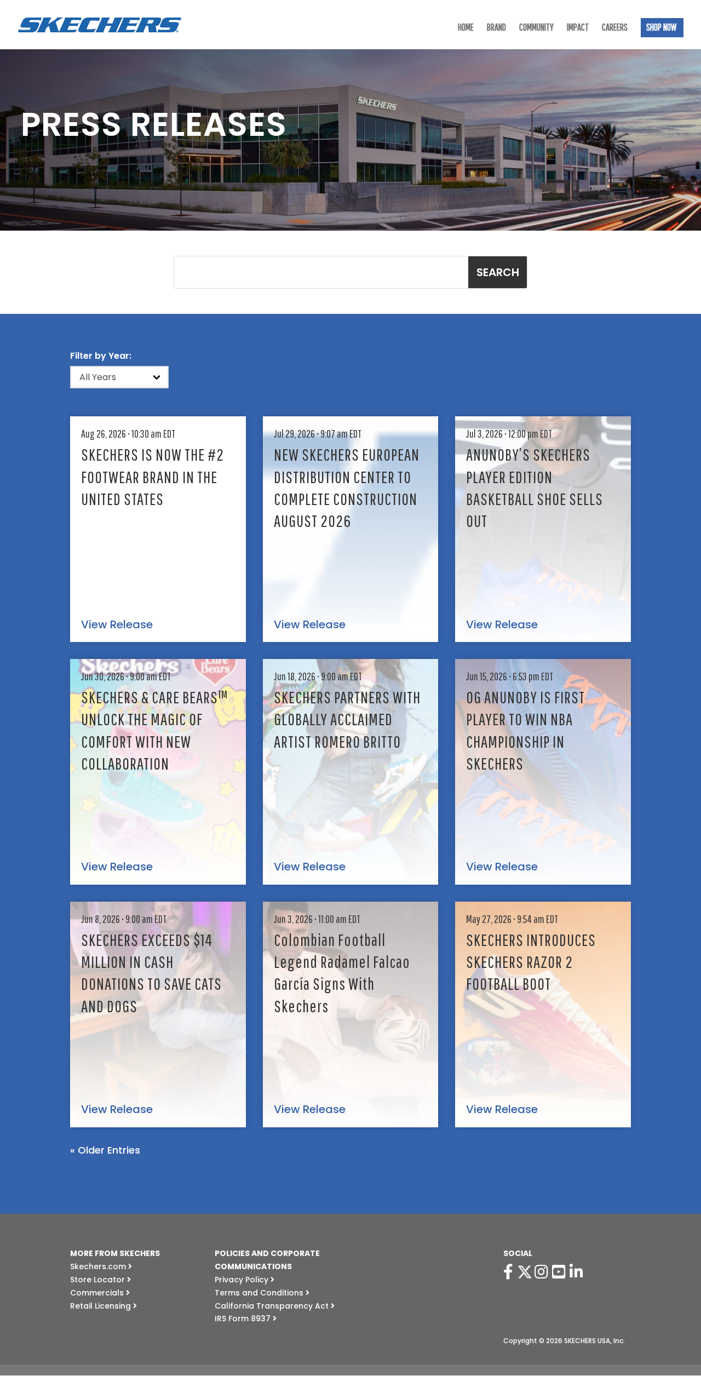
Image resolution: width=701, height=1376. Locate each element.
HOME (466, 28)
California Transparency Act (273, 1305)
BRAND (496, 28)
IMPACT (578, 28)
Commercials (98, 1292)
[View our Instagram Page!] (543, 1272)
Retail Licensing (101, 1305)
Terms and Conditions (260, 1292)
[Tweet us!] (524, 1272)
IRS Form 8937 (244, 1318)
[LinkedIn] (578, 1272)
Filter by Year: (100, 355)
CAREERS (615, 28)
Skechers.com (99, 1266)
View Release (117, 625)
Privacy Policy (243, 1279)
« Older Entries (105, 1150)
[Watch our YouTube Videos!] (561, 1272)
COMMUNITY (536, 28)
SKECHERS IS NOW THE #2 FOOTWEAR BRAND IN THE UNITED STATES (152, 476)
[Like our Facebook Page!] (510, 1272)
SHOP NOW (661, 28)
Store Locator (98, 1279)
